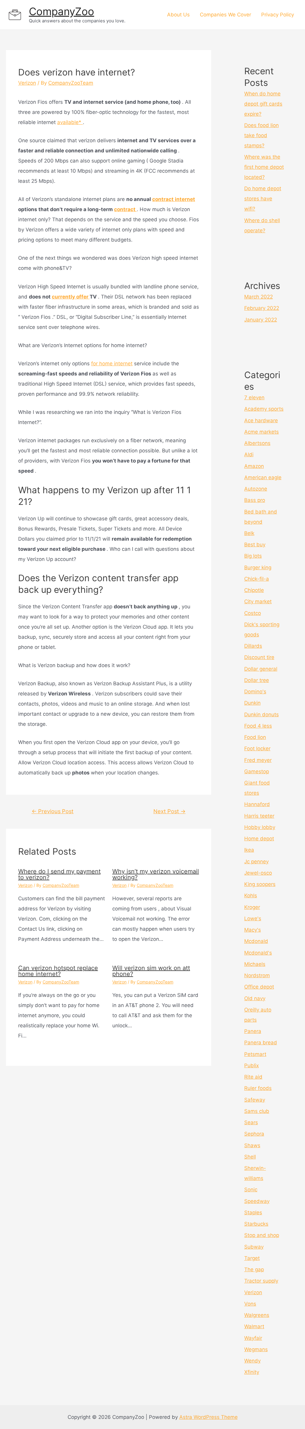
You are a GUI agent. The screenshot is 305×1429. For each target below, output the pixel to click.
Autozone (255, 489)
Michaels (254, 964)
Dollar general (260, 669)
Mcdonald (256, 941)
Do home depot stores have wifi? (262, 198)
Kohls (250, 895)
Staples (253, 1212)
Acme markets (261, 432)
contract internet (173, 199)
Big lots (253, 556)
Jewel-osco (258, 873)
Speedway (257, 1201)
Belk (249, 533)
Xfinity (251, 1372)
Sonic (250, 1190)
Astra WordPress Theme (208, 1417)
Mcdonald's (258, 953)
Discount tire (259, 657)
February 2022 (261, 308)
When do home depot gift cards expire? (263, 104)
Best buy (254, 545)
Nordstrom (257, 975)
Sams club (256, 1111)
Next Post (169, 811)
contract (125, 209)
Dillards (253, 646)
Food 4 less (258, 726)
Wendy (252, 1361)
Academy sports (264, 409)
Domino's (255, 692)
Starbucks (256, 1224)
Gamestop (256, 771)
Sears (251, 1122)
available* (70, 122)
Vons (250, 1304)
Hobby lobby (259, 827)
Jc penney (256, 861)
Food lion (255, 737)
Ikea (249, 850)
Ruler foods (258, 1088)
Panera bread (260, 1043)
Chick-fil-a (256, 579)
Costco (252, 613)
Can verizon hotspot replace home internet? (58, 971)
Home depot (259, 839)
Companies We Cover (225, 15)
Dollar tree (256, 680)
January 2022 (260, 320)
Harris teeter (259, 816)
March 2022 (258, 297)
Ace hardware (261, 420)
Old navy (254, 998)
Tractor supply (261, 1281)
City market (258, 601)
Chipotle (254, 590)
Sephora (254, 1134)
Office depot (259, 987)
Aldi (248, 454)
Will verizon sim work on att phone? (151, 971)
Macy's (252, 930)
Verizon (27, 83)
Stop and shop (261, 1235)
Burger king (257, 567)
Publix (251, 1065)
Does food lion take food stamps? (261, 135)
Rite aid (253, 1077)
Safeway (254, 1100)
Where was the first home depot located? (264, 167)
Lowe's (252, 918)
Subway (254, 1247)
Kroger (252, 907)
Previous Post (53, 811)
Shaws (252, 1145)
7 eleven (254, 397)
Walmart (254, 1326)
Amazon (254, 466)
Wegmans (256, 1349)
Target (252, 1258)
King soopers (260, 884)
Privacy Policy (277, 15)
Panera (252, 1031)
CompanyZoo (61, 11)
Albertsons (257, 443)
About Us (178, 15)
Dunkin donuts (261, 714)
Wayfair (253, 1338)
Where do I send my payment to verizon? (59, 874)
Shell (250, 1157)
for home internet (112, 363)
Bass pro (254, 500)
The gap (254, 1269)
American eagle (262, 477)
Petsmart (255, 1054)
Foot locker (257, 748)
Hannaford (257, 804)
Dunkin (252, 703)
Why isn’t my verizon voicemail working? (155, 874)
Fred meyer (258, 760)
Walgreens (256, 1315)
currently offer (71, 297)
